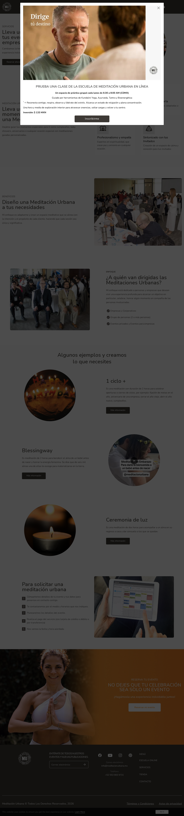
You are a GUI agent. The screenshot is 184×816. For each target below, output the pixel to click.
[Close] (158, 8)
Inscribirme (92, 118)
